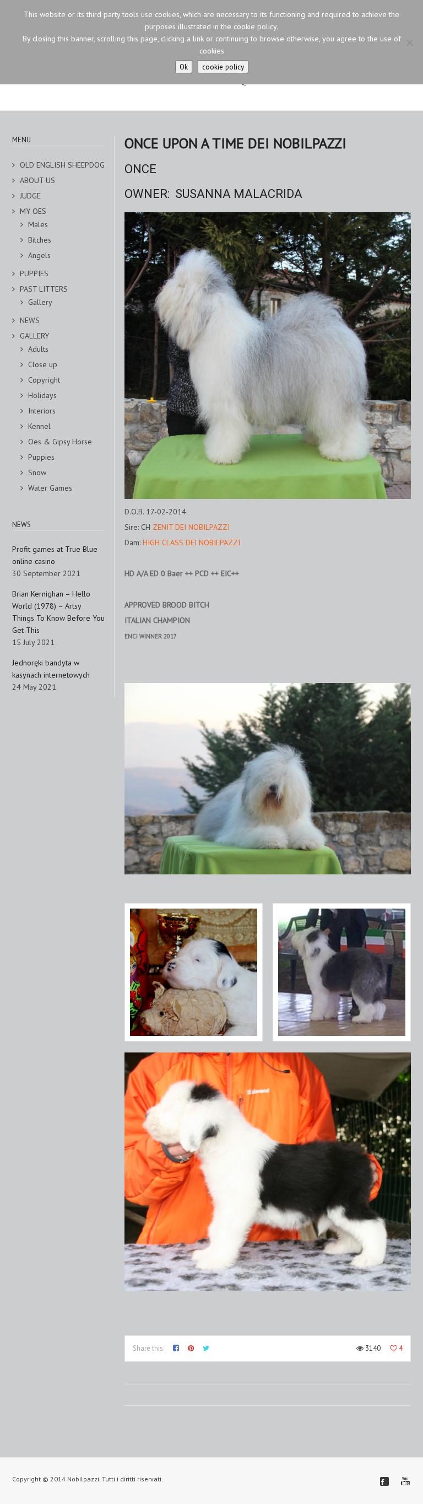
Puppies (41, 457)
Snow (37, 472)
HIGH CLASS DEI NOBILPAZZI (191, 542)
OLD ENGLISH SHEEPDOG (62, 165)
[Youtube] (405, 1481)
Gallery (40, 302)
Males (38, 224)
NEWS (30, 320)
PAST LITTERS (44, 289)
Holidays (42, 395)
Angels (39, 255)
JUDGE (30, 196)
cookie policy (223, 67)
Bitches (39, 240)
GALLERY (34, 336)
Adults (38, 349)
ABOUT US (37, 180)
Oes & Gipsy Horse (60, 442)
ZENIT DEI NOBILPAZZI (191, 527)
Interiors (42, 411)
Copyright (44, 380)
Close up (42, 364)
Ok (184, 67)
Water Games (50, 488)
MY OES (33, 211)
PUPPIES (34, 273)
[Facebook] (384, 1481)
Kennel (39, 426)
